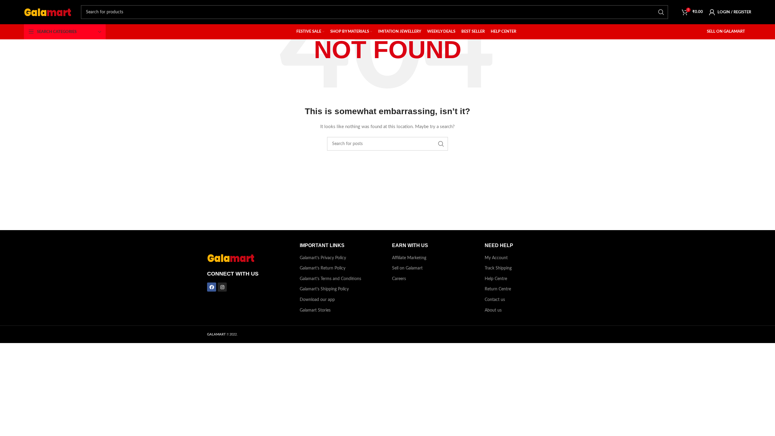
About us (493, 310)
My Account (496, 258)
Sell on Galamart (407, 268)
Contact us (495, 300)
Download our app (317, 300)
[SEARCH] (661, 12)
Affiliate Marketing (409, 258)
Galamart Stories (315, 310)
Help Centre (496, 279)
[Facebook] (211, 287)
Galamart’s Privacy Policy (323, 258)
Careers (399, 279)
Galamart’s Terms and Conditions (330, 279)
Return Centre (498, 289)
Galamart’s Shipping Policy (324, 289)
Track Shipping (498, 268)
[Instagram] (222, 287)
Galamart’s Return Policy (322, 268)
